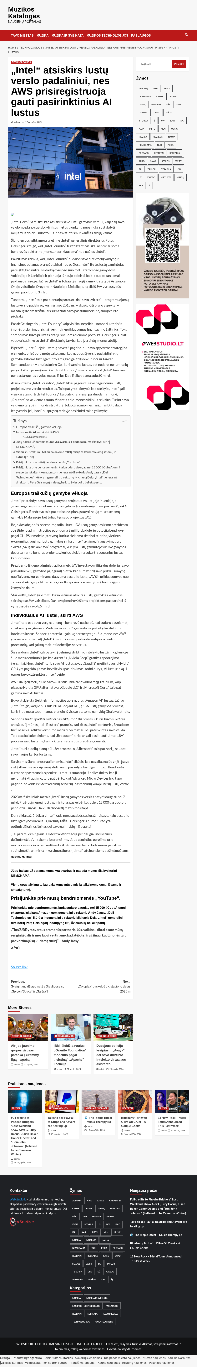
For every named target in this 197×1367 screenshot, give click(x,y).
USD (179, 169)
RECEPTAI (127, 1108)
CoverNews (115, 1349)
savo (153, 161)
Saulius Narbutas (179, 1357)
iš (154, 120)
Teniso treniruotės (55, 1362)
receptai (159, 153)
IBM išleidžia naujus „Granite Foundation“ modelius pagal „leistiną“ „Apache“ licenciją (70, 1055)
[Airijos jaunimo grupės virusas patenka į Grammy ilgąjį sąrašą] (28, 1027)
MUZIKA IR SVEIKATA (68, 35)
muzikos (158, 137)
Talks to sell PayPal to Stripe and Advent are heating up (61, 1121)
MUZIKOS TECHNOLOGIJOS (107, 35)
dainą (142, 104)
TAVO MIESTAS (22, 35)
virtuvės (166, 177)
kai (182, 120)
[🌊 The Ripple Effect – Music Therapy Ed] (98, 1101)
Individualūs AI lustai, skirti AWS (37, 432)
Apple (167, 88)
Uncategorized (104, 1321)
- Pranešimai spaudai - (83, 1362)
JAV (163, 120)
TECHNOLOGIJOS (21, 62)
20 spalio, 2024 (116, 1069)
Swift (178, 161)
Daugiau (156, 104)
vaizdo (151, 177)
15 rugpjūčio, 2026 (22, 1162)
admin (17, 122)
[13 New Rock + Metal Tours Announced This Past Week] (172, 1101)
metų (152, 128)
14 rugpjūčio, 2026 (132, 1134)
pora (171, 145)
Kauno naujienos (109, 1362)
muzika (143, 137)
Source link (19, 967)
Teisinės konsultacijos (58, 1357)
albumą (143, 88)
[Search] (186, 34)
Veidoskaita (33, 1362)
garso (156, 112)
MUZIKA (43, 35)
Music (174, 128)
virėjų (180, 177)
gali (178, 104)
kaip (141, 128)
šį (149, 185)
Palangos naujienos (161, 1362)
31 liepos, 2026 (178, 1130)
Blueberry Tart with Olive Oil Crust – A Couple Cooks (134, 1121)
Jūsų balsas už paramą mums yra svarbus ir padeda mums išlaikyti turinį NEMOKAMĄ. (63, 444)
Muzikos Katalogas (24, 12)
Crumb (172, 96)
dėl (168, 104)
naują (171, 137)
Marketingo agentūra (28, 1357)
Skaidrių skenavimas (88, 1357)
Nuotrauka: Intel (38, 436)
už (140, 177)
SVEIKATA (93, 1314)
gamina (143, 112)
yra (141, 185)
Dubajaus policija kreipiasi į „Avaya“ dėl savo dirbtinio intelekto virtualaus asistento (111, 1055)
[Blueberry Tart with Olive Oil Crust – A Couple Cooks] (135, 1101)
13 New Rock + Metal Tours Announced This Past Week (172, 1121)
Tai (140, 169)
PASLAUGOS (141, 35)
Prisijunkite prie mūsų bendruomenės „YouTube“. (48, 462)
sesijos (165, 161)
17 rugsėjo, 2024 (33, 122)
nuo (159, 145)
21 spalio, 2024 (31, 1064)
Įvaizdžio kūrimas (11, 1362)
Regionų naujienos (134, 1362)
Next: (104, 986)
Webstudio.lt (18, 1199)
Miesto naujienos (154, 1357)
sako (142, 161)
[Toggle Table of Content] (122, 421)
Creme (159, 96)
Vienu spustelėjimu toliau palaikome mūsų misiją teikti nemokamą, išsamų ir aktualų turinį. (66, 454)
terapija (166, 169)
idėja (169, 112)
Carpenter (145, 96)
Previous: (37, 986)
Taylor (152, 169)
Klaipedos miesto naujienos (122, 1357)
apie (155, 88)
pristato (144, 153)
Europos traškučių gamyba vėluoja (39, 427)
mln (163, 128)
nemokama (145, 145)
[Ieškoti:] (155, 64)
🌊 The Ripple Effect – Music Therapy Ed (156, 1234)
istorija (143, 120)
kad (172, 120)
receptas (174, 153)
